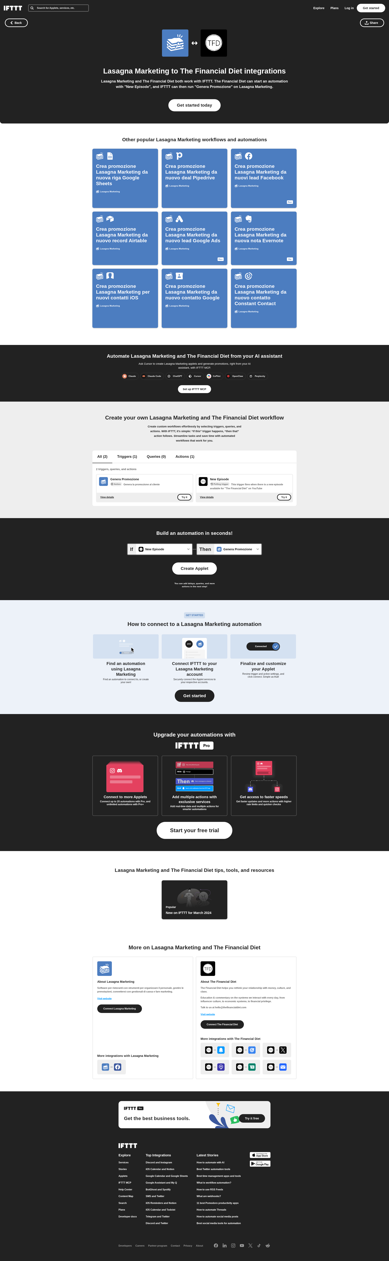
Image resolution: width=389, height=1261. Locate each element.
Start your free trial (194, 830)
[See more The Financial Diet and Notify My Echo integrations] (215, 1067)
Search (123, 1203)
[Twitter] (250, 1245)
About (199, 1245)
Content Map (126, 1196)
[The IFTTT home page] (13, 8)
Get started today (194, 105)
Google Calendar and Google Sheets (167, 1176)
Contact (175, 1245)
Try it (184, 497)
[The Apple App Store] (260, 1155)
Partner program (157, 1245)
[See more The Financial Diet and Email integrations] (277, 1067)
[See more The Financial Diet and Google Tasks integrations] (246, 1050)
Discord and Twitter (157, 1223)
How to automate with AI (210, 1162)
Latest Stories (207, 1155)
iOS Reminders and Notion (161, 1203)
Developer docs (128, 1216)
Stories (123, 1169)
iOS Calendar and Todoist (160, 1209)
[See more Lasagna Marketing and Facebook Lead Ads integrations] (111, 1067)
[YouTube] (242, 1245)
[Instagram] (233, 1245)
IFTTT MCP (125, 1182)
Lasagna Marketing (136, 71)
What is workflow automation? (214, 1182)
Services (124, 1162)
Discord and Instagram (159, 1162)
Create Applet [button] (194, 568)
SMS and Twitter (155, 1196)
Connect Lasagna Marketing (119, 1008)
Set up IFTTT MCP (194, 389)
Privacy (188, 1245)
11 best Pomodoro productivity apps (218, 1203)
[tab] (102, 457)
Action (117, 484)
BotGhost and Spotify (158, 1189)
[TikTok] (259, 1245)
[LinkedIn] (224, 1245)
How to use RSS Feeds (210, 1189)
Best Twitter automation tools (213, 1169)
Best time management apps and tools (219, 1176)
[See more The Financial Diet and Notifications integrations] (215, 1050)
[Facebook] (216, 1245)
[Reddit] (267, 1245)
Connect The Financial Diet (222, 1024)
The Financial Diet (211, 71)
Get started (371, 8)
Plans (334, 8)
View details (107, 497)
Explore (318, 8)
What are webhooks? (209, 1196)
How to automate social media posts (217, 1216)
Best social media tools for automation (219, 1223)
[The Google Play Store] (260, 1164)
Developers (125, 1245)
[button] (194, 696)
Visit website (104, 998)
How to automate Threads (211, 1209)
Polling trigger (221, 484)
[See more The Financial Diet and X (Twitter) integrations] (277, 1050)
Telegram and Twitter (158, 1216)
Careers (140, 1245)
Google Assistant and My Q (161, 1182)
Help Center (125, 1189)
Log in (349, 8)
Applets (123, 1176)
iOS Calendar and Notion (160, 1169)
